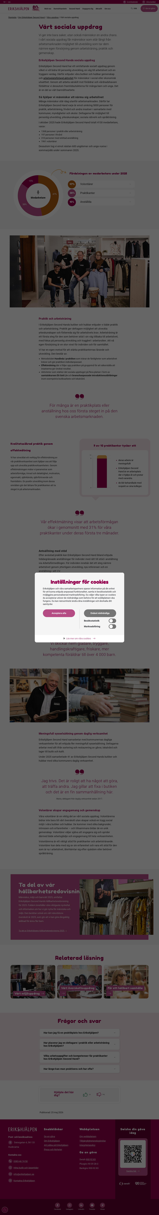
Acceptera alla (59, 613)
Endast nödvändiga (100, 613)
